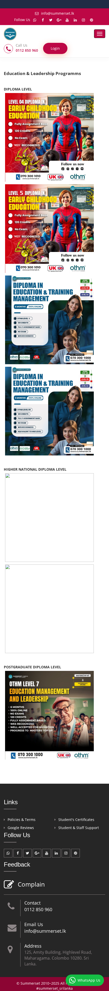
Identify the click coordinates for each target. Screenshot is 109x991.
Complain (31, 884)
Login (55, 48)
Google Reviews (21, 827)
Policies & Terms (21, 819)
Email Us (33, 924)
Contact (32, 903)
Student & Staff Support (78, 827)
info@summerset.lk (57, 13)
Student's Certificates (76, 819)
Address (33, 946)
